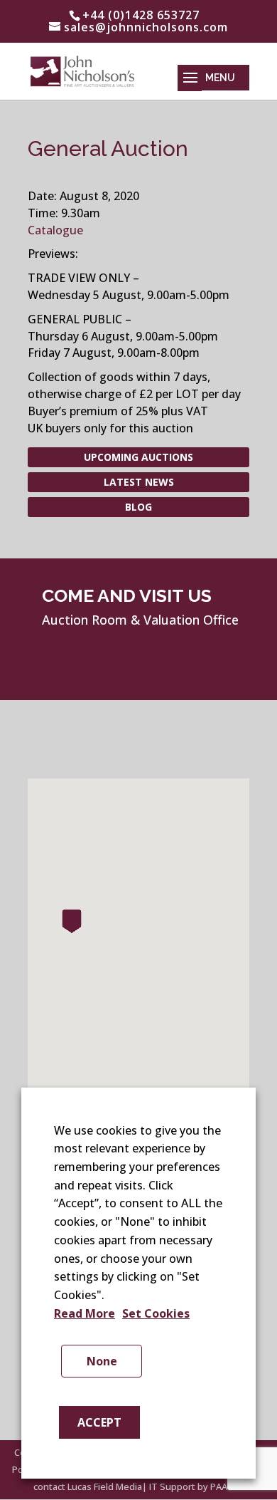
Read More (84, 1313)
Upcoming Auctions (138, 457)
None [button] (102, 1361)
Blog (138, 507)
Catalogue (55, 230)
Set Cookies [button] (156, 1313)
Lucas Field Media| (107, 1486)
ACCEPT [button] (99, 1422)
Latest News (139, 482)
